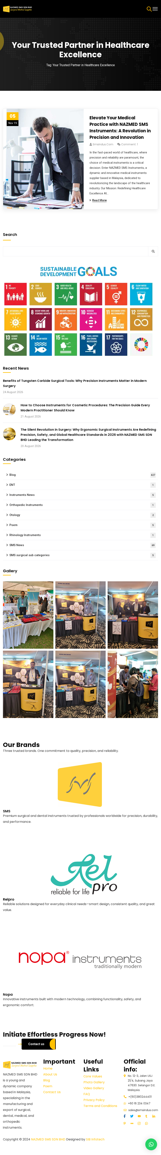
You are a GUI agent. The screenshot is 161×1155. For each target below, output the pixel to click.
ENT (81, 485)
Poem (81, 525)
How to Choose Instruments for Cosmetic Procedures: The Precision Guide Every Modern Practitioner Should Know (85, 408)
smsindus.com (103, 144)
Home (47, 1068)
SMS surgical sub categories (81, 555)
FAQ (86, 1094)
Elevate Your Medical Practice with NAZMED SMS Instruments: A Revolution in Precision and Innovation (120, 127)
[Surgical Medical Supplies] (17, 8)
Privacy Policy (94, 1100)
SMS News (82, 545)
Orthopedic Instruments (81, 505)
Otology (81, 515)
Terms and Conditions (100, 1106)
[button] (151, 1144)
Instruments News (81, 495)
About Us (50, 1074)
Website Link (12, 828)
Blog (82, 475)
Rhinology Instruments (81, 535)
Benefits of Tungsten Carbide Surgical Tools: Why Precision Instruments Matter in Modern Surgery (75, 383)
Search (10, 234)
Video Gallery (93, 1088)
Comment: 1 (129, 144)
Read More (11, 833)
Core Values (92, 1076)
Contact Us (52, 1092)
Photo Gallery (94, 1082)
